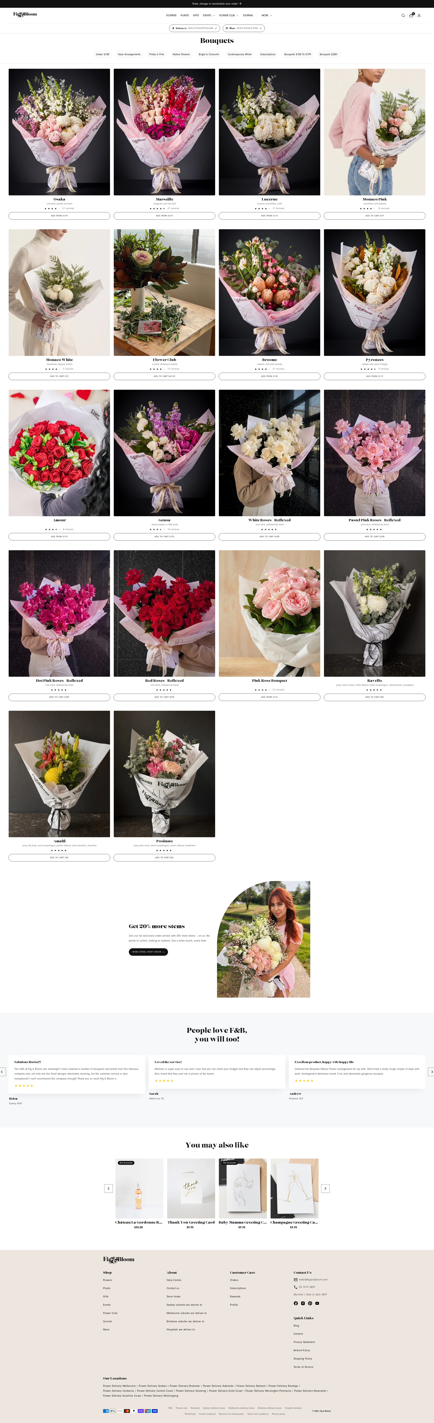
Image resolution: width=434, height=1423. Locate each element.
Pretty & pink (156, 54)
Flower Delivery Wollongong (161, 1395)
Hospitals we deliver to (181, 1329)
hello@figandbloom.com (313, 1279)
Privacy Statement (304, 1342)
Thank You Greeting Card (191, 1222)
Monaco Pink (375, 199)
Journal (107, 1321)
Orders (234, 1280)
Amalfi (59, 841)
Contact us (173, 1288)
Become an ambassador (231, 1414)
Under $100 (102, 54)
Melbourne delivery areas (241, 1408)
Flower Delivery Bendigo (283, 1385)
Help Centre (174, 1280)
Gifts (106, 1296)
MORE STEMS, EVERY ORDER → (148, 952)
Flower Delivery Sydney (153, 1385)
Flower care (182, 1408)
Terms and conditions (258, 1414)
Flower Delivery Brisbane (185, 1385)
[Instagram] (303, 1303)
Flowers (107, 1280)
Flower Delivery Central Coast (155, 1390)
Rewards (235, 1296)
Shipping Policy (303, 1358)
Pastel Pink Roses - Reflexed (375, 520)
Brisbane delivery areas (270, 1408)
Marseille (164, 199)
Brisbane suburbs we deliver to (185, 1321)
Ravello (374, 680)
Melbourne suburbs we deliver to (187, 1313)
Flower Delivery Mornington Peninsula (268, 1390)
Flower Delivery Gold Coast (225, 1390)
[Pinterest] (310, 1303)
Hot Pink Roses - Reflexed (59, 680)
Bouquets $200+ (329, 54)
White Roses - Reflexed (269, 520)
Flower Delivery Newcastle (310, 1390)
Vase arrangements (129, 54)
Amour (59, 520)
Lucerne (270, 199)
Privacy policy (278, 1414)
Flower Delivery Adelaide (218, 1385)
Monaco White (59, 360)
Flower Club (164, 360)
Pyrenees (375, 360)
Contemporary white (240, 54)
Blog (296, 1325)
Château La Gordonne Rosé (140, 1222)
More (106, 1329)
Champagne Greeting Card (294, 1222)
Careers (298, 1333)
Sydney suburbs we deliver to (184, 1304)
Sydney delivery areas (214, 1408)
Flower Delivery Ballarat (250, 1385)
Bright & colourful (209, 54)
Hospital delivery (293, 1408)
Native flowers (181, 54)
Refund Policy (302, 1350)
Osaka (59, 199)
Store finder (174, 1296)
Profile (234, 1304)
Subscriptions (267, 54)
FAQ (170, 1408)
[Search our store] (403, 15)
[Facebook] (296, 1303)
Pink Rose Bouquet (269, 680)
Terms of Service (303, 1366)
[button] (209, 15)
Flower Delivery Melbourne (119, 1385)
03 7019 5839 (307, 1287)
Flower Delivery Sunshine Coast (122, 1395)
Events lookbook (207, 1414)
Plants (106, 1288)
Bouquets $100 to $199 (297, 54)
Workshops (190, 1414)
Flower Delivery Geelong (191, 1390)
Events (107, 1304)
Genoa (164, 520)
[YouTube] (317, 1303)
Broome (269, 360)
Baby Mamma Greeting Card (244, 1222)
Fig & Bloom (325, 1411)
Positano (164, 841)
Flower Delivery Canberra (118, 1390)
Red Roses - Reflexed (164, 680)
